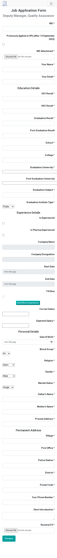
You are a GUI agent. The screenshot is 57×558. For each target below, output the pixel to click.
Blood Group (46, 349)
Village (49, 435)
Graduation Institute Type (39, 202)
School (49, 142)
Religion (48, 360)
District (49, 472)
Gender (49, 371)
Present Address (44, 419)
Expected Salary (44, 321)
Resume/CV (47, 525)
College (49, 155)
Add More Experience (28, 302)
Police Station (45, 460)
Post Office (47, 448)
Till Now (50, 291)
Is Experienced (47, 218)
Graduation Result (43, 118)
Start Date (49, 266)
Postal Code (46, 485)
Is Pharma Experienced (42, 230)
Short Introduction (43, 509)
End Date (50, 279)
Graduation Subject (43, 190)
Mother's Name (45, 406)
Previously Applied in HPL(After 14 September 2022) (31, 37)
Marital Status (45, 383)
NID (51, 23)
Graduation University (41, 167)
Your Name (47, 64)
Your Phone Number (42, 497)
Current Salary (47, 309)
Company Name (46, 242)
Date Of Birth (46, 337)
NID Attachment (45, 51)
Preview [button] (9, 538)
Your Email (47, 76)
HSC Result (47, 106)
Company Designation (43, 254)
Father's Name (45, 394)
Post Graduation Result (42, 130)
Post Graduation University (40, 178)
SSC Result (47, 93)
